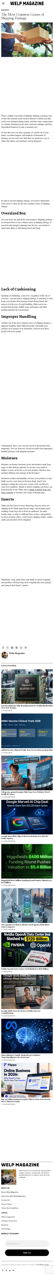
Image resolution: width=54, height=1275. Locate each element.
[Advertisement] (27, 86)
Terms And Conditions (9, 1208)
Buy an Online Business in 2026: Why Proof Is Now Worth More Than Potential (25, 1100)
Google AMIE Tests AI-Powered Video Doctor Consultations (21, 1012)
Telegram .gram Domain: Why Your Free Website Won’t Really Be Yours (25, 793)
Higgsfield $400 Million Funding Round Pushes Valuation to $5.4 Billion (26, 881)
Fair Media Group (42, 1265)
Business (5, 10)
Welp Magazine (17, 653)
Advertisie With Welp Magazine (13, 1196)
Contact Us (5, 1200)
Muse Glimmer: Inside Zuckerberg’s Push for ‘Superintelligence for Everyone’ (20, 1056)
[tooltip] (3, 647)
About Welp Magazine (9, 1192)
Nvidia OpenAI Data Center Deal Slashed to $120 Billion (25, 969)
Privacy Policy (6, 1204)
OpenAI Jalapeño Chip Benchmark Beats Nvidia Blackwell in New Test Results (27, 707)
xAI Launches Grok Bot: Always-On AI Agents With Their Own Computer (25, 926)
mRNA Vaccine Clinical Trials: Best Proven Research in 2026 (27, 750)
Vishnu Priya (7, 710)
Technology (5, 1229)
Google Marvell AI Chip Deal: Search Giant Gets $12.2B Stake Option (24, 837)
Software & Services (9, 1221)
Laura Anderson (9, 797)
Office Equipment (8, 1217)
